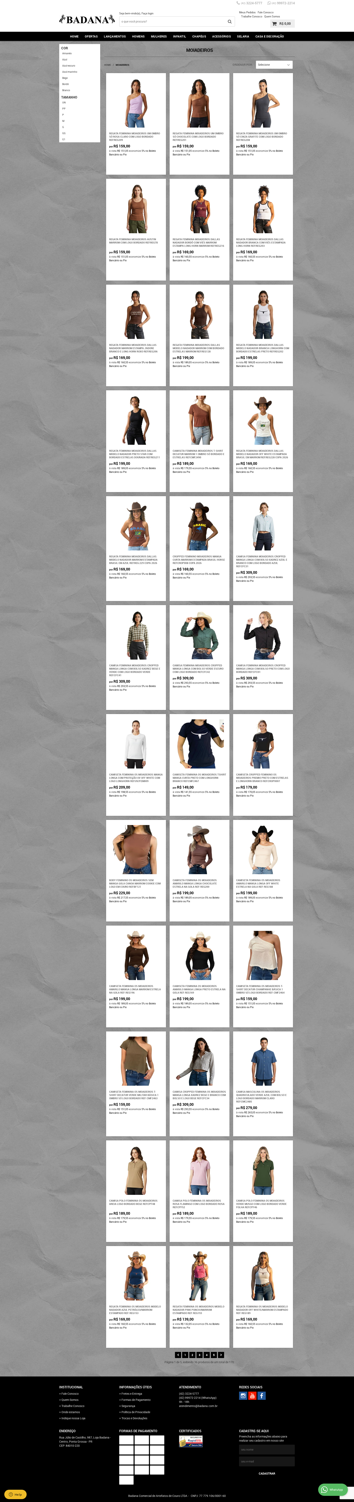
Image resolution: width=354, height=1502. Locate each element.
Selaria (243, 36)
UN (64, 102)
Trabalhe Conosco (251, 16)
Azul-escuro (68, 65)
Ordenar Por (242, 65)
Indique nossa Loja (73, 1418)
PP (64, 108)
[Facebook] (262, 1396)
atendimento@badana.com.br (198, 1406)
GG (64, 133)
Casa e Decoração (269, 36)
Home (74, 36)
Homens (138, 36)
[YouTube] (252, 1396)
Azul (64, 59)
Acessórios (221, 36)
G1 (63, 139)
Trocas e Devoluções (134, 1418)
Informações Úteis (135, 1387)
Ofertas (91, 36)
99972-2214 (283, 3)
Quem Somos (272, 16)
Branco (66, 90)
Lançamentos (115, 36)
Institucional (71, 1387)
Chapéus (199, 36)
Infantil (179, 36)
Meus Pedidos (247, 12)
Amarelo (67, 53)
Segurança (128, 1406)
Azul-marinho (69, 71)
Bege (65, 77)
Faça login (147, 13)
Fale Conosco (265, 12)
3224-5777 (251, 3)
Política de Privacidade (135, 1412)
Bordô (65, 84)
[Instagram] (243, 1396)
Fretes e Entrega (131, 1394)
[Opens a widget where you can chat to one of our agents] (15, 1495)
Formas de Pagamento (136, 1400)
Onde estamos (70, 1412)
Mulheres (159, 36)
